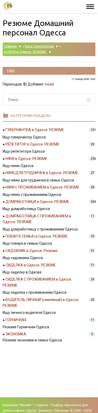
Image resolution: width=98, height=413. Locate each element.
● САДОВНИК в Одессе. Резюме (30, 251)
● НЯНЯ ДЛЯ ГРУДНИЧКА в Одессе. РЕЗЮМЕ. (41, 173)
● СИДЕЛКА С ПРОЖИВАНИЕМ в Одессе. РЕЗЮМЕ (37, 282)
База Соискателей (39, 46)
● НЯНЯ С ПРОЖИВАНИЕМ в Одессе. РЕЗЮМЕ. (41, 187)
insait (49, 84)
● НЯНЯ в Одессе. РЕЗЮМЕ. (25, 52)
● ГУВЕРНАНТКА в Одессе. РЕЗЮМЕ (33, 130)
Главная (10, 46)
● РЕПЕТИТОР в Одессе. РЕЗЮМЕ (31, 144)
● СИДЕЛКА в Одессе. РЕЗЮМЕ (29, 265)
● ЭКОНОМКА (14, 334)
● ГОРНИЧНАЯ (14, 320)
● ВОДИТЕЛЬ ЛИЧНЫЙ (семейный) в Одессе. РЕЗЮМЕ (41, 303)
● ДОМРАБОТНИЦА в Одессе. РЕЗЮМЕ (36, 202)
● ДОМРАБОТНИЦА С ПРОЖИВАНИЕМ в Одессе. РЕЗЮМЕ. (37, 219)
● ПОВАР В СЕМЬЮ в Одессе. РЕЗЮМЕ (35, 236)
